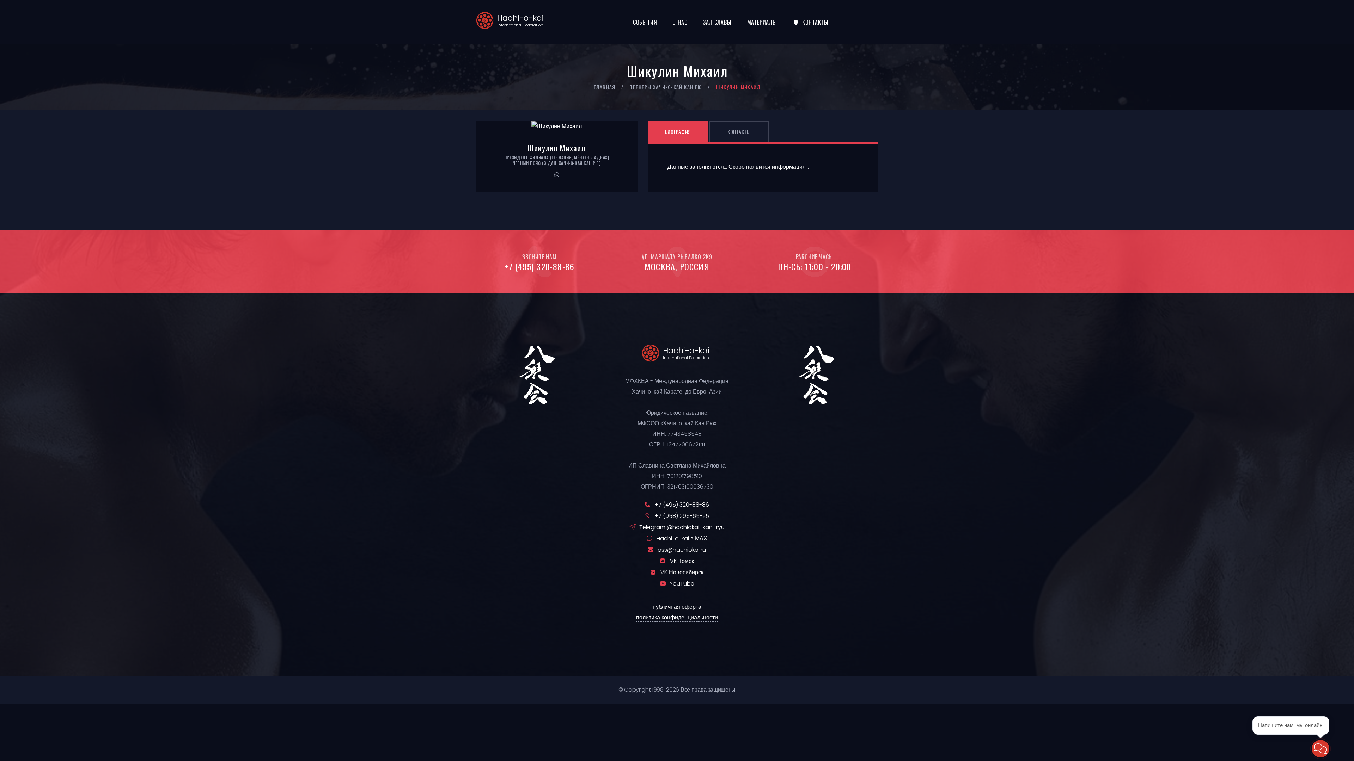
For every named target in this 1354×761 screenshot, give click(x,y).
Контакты (815, 22)
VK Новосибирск (681, 572)
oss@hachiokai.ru (682, 550)
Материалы (762, 22)
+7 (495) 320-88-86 (540, 266)
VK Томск (682, 561)
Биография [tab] (678, 131)
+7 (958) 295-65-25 (681, 516)
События (645, 22)
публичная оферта (677, 607)
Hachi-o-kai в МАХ (682, 538)
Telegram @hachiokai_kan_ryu (682, 527)
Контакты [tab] (739, 131)
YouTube (682, 584)
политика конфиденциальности (677, 617)
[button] (1320, 748)
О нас (679, 22)
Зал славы (717, 22)
